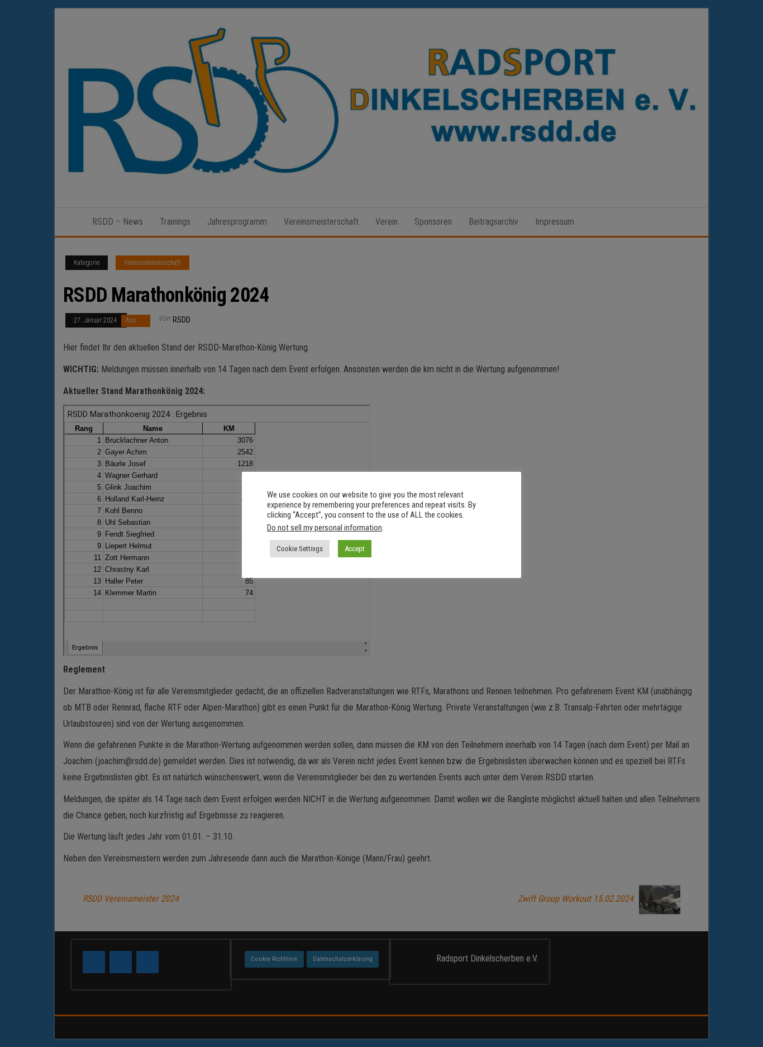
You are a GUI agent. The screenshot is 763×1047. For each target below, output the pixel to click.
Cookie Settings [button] (299, 548)
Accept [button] (355, 548)
